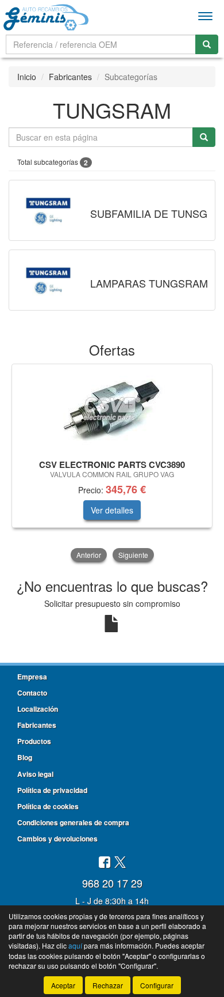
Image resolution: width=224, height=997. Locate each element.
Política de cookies (48, 806)
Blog (24, 757)
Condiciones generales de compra (73, 822)
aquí (75, 945)
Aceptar (63, 985)
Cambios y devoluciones (57, 838)
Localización (37, 709)
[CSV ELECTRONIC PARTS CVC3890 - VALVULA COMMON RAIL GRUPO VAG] (112, 409)
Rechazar (107, 985)
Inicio (26, 76)
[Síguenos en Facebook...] (104, 863)
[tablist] (112, 464)
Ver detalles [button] (112, 510)
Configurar (156, 985)
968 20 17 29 (112, 882)
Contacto (32, 693)
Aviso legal (35, 774)
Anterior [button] (88, 555)
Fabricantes (70, 76)
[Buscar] (206, 44)
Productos (34, 741)
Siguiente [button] (133, 555)
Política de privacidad (52, 790)
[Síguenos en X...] (120, 863)
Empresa (32, 676)
